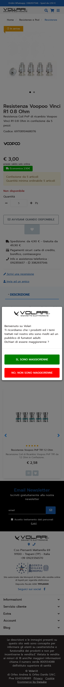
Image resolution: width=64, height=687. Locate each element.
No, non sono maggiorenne (32, 373)
